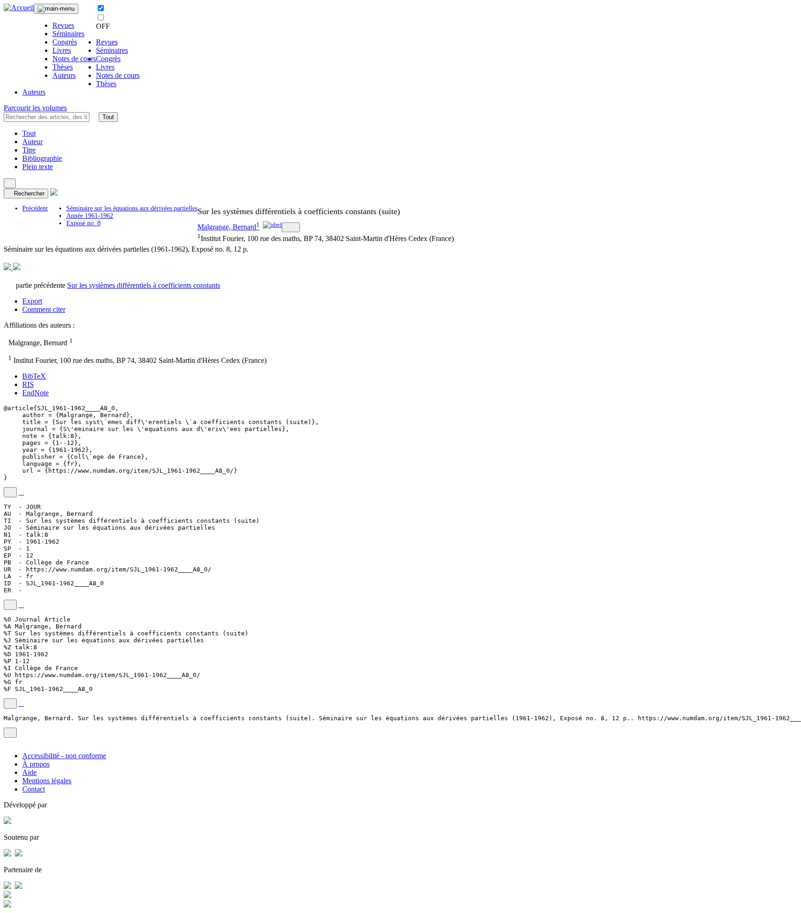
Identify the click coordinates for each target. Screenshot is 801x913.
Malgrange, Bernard (226, 227)
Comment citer (43, 309)
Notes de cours (74, 59)
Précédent (35, 208)
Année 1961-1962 (89, 215)
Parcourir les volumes (35, 108)
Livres (61, 50)
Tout (108, 117)
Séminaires (68, 34)
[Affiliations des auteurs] (291, 227)
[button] (94, 116)
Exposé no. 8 (83, 223)
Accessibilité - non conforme (64, 756)
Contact (33, 789)
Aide (29, 772)
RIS (28, 384)
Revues (63, 25)
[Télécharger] (21, 492)
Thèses (62, 67)
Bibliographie (42, 158)
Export (32, 301)
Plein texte (37, 167)
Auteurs (64, 75)
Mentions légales (46, 781)
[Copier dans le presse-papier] (10, 492)
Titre (29, 150)
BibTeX (34, 376)
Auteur (32, 142)
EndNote (35, 393)
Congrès (64, 42)
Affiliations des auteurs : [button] (40, 325)
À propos (36, 764)
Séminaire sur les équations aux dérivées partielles (131, 208)
